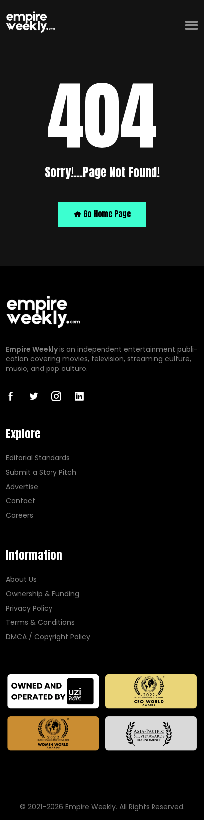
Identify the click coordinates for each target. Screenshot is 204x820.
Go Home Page (106, 214)
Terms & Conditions (40, 622)
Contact (20, 501)
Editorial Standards (38, 458)
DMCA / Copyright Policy (48, 637)
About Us (21, 579)
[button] (191, 25)
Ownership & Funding (42, 594)
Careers (19, 515)
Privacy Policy (29, 608)
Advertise (22, 487)
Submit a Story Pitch (41, 472)
